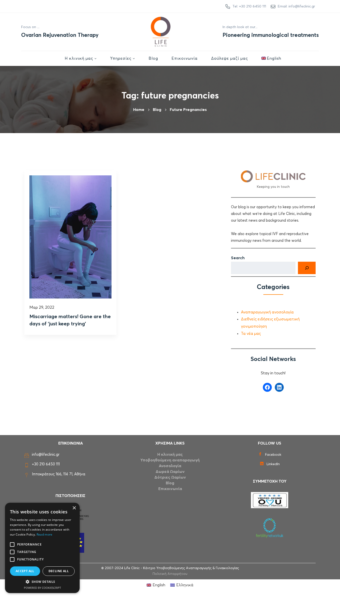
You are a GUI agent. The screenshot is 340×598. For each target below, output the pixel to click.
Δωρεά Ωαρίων (170, 472)
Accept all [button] (25, 571)
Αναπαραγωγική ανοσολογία (267, 312)
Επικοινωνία (170, 489)
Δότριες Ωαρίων (170, 477)
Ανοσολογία (170, 466)
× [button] (74, 508)
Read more (45, 534)
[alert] (42, 548)
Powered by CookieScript (42, 588)
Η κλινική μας (170, 454)
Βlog (157, 110)
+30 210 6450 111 (46, 464)
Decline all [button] (59, 571)
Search (238, 258)
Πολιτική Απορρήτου (170, 574)
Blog (170, 483)
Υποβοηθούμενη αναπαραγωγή (170, 460)
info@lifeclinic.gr (45, 454)
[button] (42, 582)
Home (138, 110)
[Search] (307, 268)
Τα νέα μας (251, 334)
